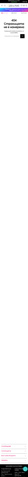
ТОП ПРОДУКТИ (6, 451)
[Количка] (26, 5)
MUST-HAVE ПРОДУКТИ (8, 455)
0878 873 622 (4, 472)
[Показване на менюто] (1, 5)
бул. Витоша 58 (5, 471)
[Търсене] (22, 36)
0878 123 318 (18, 475)
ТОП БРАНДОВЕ (6, 446)
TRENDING (4, 460)
